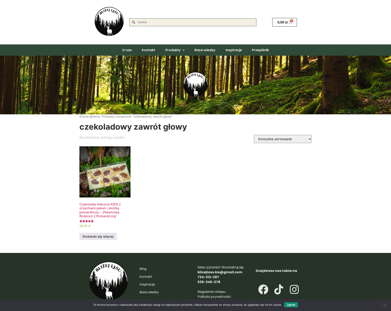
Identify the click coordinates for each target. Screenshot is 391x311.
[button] (174, 50)
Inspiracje (234, 50)
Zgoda (291, 304)
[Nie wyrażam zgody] (384, 305)
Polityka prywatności (214, 296)
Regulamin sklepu (212, 291)
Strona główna (89, 116)
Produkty (173, 50)
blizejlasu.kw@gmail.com (220, 272)
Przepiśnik (260, 50)
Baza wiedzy (204, 50)
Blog (142, 268)
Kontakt (148, 50)
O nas (127, 50)
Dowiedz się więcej (98, 236)
